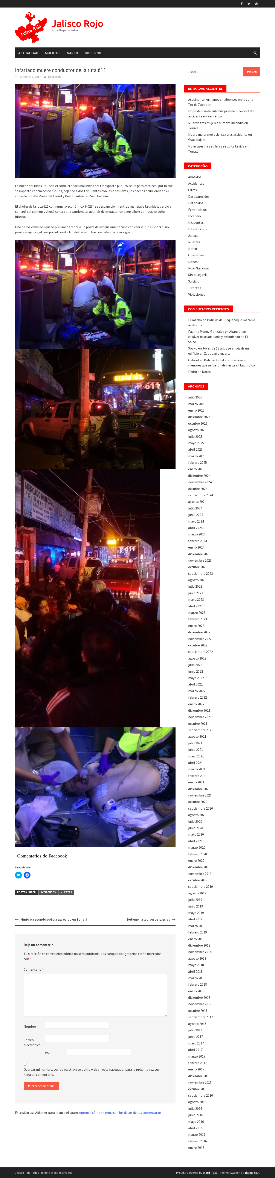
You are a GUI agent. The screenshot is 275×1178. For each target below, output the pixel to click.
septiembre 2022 (200, 651)
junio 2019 (195, 906)
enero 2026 (196, 410)
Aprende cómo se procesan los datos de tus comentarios (120, 1112)
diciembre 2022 (199, 632)
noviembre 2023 (200, 560)
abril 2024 (195, 528)
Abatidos (194, 177)
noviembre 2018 (200, 952)
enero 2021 (196, 782)
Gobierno (93, 53)
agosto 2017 (197, 1023)
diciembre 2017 (199, 997)
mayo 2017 (196, 1043)
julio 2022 (195, 665)
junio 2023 (195, 593)
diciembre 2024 (199, 475)
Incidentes (196, 222)
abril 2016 (195, 1128)
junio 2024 (195, 514)
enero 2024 (196, 547)
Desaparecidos (198, 196)
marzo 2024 (196, 534)
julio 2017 (195, 1030)
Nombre (31, 1026)
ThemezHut (252, 1173)
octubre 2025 (197, 423)
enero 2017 (196, 1069)
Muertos (52, 53)
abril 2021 (195, 762)
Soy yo (192, 348)
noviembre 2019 (200, 873)
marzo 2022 (196, 691)
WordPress (210, 1173)
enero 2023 (196, 625)
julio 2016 (195, 1108)
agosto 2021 (197, 736)
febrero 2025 (197, 462)
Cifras (192, 190)
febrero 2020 (197, 854)
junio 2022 (195, 671)
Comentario (34, 969)
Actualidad (28, 53)
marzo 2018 (196, 978)
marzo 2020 (196, 847)
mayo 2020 (196, 834)
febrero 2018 (197, 984)
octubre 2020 (197, 802)
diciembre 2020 (199, 789)
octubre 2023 (197, 567)
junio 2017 (195, 1036)
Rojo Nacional (198, 268)
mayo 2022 (196, 678)
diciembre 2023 (199, 554)
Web (48, 1053)
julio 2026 (195, 397)
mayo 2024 (196, 521)
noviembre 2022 (200, 639)
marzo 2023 (196, 612)
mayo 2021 (196, 756)
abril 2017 (195, 1049)
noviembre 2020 (200, 795)
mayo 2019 (196, 912)
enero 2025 (196, 469)
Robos (193, 262)
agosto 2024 (197, 501)
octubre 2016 (197, 1089)
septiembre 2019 (200, 886)
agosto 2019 (197, 893)
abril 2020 (195, 841)
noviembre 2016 (200, 1082)
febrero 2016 (197, 1141)
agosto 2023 (197, 580)
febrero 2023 (197, 619)
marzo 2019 (196, 926)
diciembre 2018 (199, 945)
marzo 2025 (196, 456)
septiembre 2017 (200, 1017)
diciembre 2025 (199, 417)
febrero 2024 (197, 541)
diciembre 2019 (199, 867)
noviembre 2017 (200, 1004)
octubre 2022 (197, 645)
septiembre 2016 (200, 1095)
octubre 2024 (197, 488)
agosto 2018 (197, 958)
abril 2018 (195, 971)
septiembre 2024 (200, 495)
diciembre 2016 (199, 1076)
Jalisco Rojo (77, 23)
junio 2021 (195, 749)
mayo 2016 (196, 1121)
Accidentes (48, 892)
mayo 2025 (196, 443)
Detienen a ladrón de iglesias (148, 919)
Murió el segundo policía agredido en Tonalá (54, 919)
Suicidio (193, 281)
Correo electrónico (33, 1042)
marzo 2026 (196, 404)
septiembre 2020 (200, 808)
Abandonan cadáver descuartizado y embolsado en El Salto (218, 336)
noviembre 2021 (200, 717)
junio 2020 (195, 828)
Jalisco (193, 235)
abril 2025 (195, 449)
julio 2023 (195, 586)
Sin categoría (198, 274)
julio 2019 (195, 899)
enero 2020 (196, 860)
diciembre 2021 (199, 710)
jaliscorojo (54, 77)
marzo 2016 (196, 1134)
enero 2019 (196, 939)
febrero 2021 (197, 776)
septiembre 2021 (200, 730)
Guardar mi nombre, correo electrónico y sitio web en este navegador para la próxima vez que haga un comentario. (92, 1072)
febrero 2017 (197, 1063)
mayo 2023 (196, 599)
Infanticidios (197, 229)
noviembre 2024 (200, 482)
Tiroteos (194, 288)
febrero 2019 (197, 932)
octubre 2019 (197, 880)
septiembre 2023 (200, 573)
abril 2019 (195, 919)
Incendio (194, 216)
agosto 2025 (197, 430)
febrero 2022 (197, 697)
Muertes (66, 892)
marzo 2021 (196, 769)
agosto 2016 (197, 1102)
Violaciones (196, 294)
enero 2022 (196, 704)
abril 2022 (195, 684)
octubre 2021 (197, 723)
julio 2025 (195, 436)
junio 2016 (195, 1115)
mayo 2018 (196, 965)
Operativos (196, 255)
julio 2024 (195, 508)
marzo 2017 (196, 1056)
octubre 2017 (197, 1010)
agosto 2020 (197, 815)
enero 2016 (196, 1147)
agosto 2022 (197, 658)
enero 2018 (196, 991)
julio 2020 (195, 821)
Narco (72, 53)
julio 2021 (195, 743)
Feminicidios (197, 209)
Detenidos (195, 203)
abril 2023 (195, 606)
